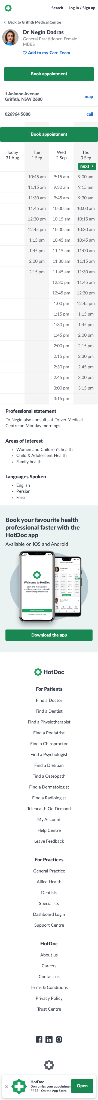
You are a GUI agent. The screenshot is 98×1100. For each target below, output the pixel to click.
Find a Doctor (49, 700)
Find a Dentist (49, 711)
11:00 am (86, 251)
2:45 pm (61, 377)
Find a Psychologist (49, 754)
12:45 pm (37, 230)
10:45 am (37, 177)
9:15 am (61, 177)
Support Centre (49, 925)
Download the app (49, 635)
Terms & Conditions (49, 987)
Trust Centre (49, 1009)
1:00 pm (61, 303)
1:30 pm (61, 325)
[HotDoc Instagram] (59, 1039)
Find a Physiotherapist (49, 722)
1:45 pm (37, 251)
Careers (49, 966)
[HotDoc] (8, 8)
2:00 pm (37, 261)
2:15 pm (37, 272)
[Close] (6, 1086)
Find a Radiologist (49, 798)
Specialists (49, 903)
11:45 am (37, 208)
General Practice (49, 871)
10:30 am (61, 230)
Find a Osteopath (49, 776)
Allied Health (49, 882)
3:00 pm (61, 388)
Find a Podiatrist (49, 733)
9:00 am (85, 177)
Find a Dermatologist (49, 787)
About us (49, 955)
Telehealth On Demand (49, 809)
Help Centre (49, 830)
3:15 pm (61, 399)
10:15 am (61, 219)
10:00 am (61, 208)
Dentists (49, 893)
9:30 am (61, 187)
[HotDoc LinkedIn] (49, 1039)
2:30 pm (61, 367)
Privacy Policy (49, 998)
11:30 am (37, 198)
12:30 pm (37, 219)
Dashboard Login (49, 914)
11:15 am (37, 187)
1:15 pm (37, 240)
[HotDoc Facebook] (39, 1039)
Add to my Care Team (49, 53)
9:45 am (61, 198)
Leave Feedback (49, 841)
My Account (49, 819)
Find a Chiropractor (49, 744)
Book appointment (49, 74)
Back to (34, 22)
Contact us (49, 977)
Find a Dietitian (49, 765)
